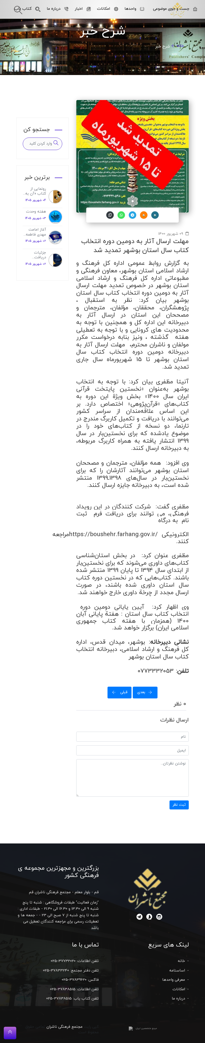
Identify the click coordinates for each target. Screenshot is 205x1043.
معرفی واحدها (173, 979)
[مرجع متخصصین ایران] (131, 1028)
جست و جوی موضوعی (171, 9)
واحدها (130, 9)
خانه (180, 46)
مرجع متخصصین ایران (146, 1028)
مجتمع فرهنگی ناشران (64, 1026)
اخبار (79, 9)
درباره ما (53, 9)
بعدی (141, 692)
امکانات (103, 9)
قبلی (123, 692)
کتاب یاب (23, 9)
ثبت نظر (179, 804)
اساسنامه (177, 970)
